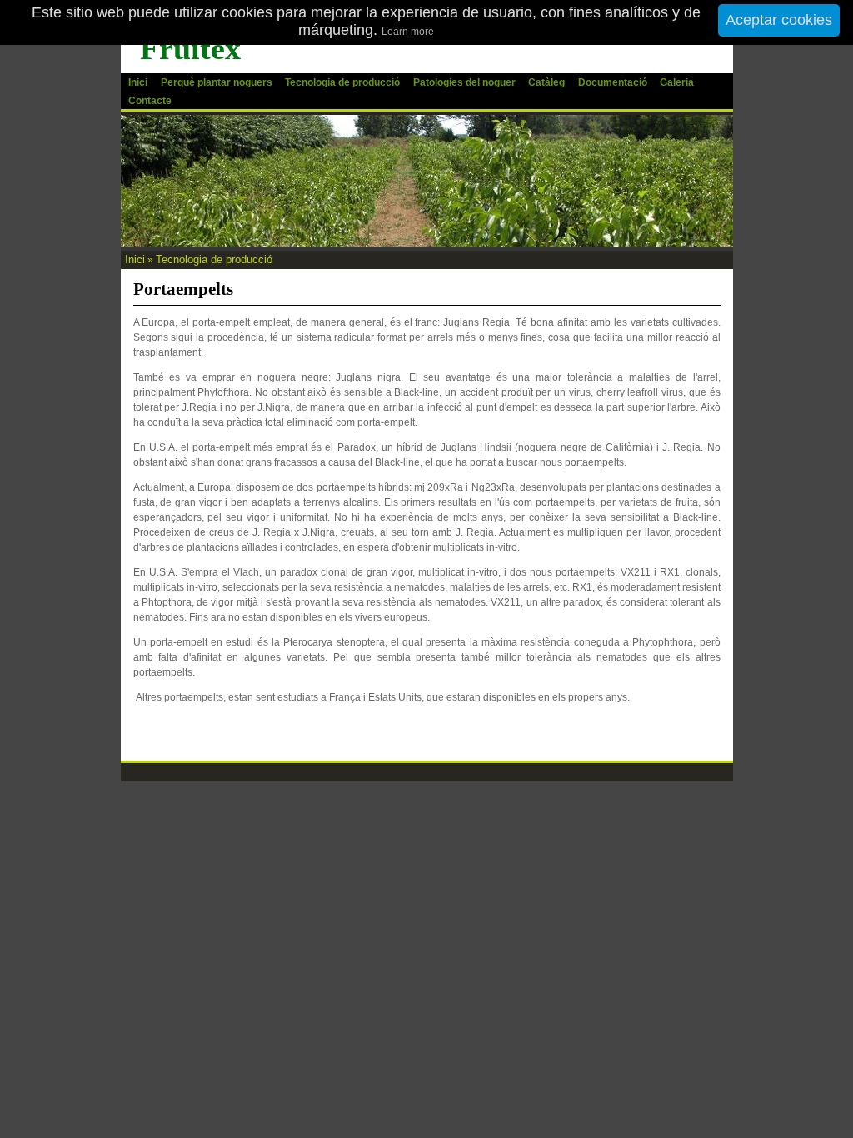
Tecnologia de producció (342, 82)
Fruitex (190, 48)
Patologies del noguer (464, 82)
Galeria (677, 82)
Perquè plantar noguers (216, 82)
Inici (137, 82)
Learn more (408, 31)
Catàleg (546, 82)
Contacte (150, 101)
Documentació (612, 82)
